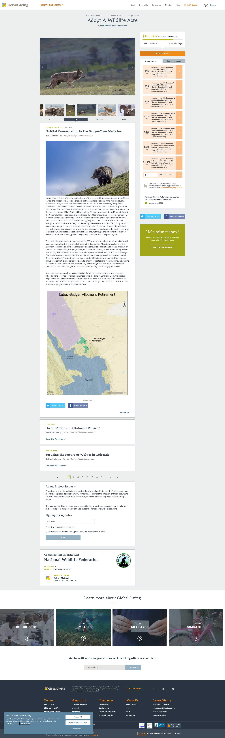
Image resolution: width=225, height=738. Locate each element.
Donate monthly (174, 61)
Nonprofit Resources (161, 704)
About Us (132, 700)
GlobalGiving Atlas (106, 715)
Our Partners (104, 708)
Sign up (63, 537)
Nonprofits (143, 5)
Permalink (124, 412)
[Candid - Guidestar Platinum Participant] (150, 726)
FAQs (128, 711)
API (175, 734)
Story (52, 119)
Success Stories (159, 715)
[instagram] (163, 689)
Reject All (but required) (78, 723)
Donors (48, 700)
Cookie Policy (25, 723)
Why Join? (75, 708)
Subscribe (133, 667)
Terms (163, 734)
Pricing (169, 734)
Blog (178, 5)
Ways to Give (49, 704)
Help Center (135, 688)
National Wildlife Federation (113, 25)
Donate (51, 5)
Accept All (78, 717)
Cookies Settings (78, 728)
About (132, 5)
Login (213, 5)
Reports (76, 119)
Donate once (151, 61)
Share (123, 119)
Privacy (150, 734)
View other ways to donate (171, 188)
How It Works (131, 704)
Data (179, 734)
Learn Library (162, 700)
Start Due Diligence (79, 704)
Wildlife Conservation (94, 15)
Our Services (104, 704)
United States (116, 15)
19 (109, 477)
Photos (99, 119)
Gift (192, 5)
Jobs (127, 708)
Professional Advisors (52, 711)
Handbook (76, 711)
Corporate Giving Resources (164, 708)
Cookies (157, 734)
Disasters (168, 5)
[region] (48, 723)
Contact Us (130, 715)
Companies (156, 5)
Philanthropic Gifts (51, 708)
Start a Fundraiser (162, 247)
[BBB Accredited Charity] (160, 725)
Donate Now (162, 53)
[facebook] (153, 689)
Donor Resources (160, 711)
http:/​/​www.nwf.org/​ (61, 569)
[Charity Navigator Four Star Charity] (143, 726)
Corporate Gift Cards (107, 711)
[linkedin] (173, 689)
